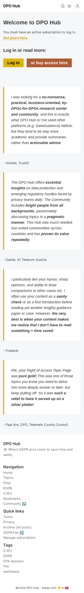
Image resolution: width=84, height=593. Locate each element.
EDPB (7, 556)
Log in (13, 63)
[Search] (63, 6)
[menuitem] (42, 472)
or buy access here (49, 63)
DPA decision (13, 561)
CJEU (7, 551)
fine (6, 566)
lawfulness (11, 571)
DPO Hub (32, 588)
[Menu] (69, 6)
